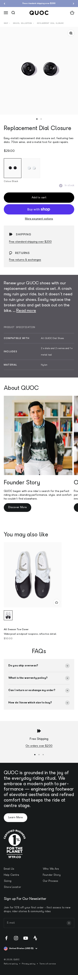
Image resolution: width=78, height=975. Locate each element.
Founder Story (52, 875)
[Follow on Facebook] (6, 938)
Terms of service (47, 964)
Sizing (7, 881)
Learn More (15, 817)
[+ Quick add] (56, 602)
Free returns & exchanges (25, 260)
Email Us (9, 869)
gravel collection (22, 23)
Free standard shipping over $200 (39, 3)
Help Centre (11, 875)
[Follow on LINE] (35, 938)
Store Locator (12, 887)
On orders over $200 (39, 746)
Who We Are (51, 869)
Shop (6, 23)
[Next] (73, 3)
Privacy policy (28, 964)
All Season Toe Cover (16, 629)
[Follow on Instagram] (16, 938)
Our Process (50, 881)
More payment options (39, 219)
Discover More (17, 507)
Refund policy (11, 964)
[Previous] (4, 3)
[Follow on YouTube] (25, 938)
